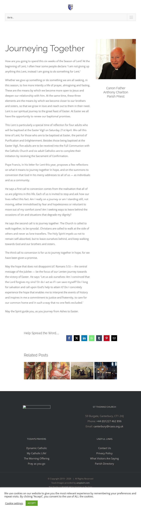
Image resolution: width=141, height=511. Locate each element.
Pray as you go (36, 463)
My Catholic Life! (36, 453)
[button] (26, 370)
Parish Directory (104, 463)
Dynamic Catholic (36, 448)
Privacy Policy (104, 453)
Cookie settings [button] (14, 503)
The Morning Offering (36, 458)
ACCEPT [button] (32, 503)
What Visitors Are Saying (104, 458)
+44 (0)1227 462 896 (109, 421)
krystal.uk (66, 486)
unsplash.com (83, 482)
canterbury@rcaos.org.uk (108, 426)
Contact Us (104, 448)
